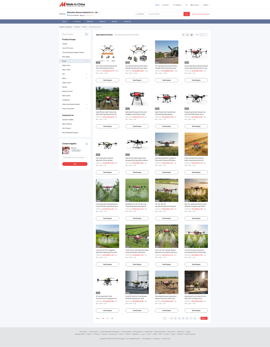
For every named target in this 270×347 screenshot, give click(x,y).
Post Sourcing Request (202, 14)
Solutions (102, 21)
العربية (143, 334)
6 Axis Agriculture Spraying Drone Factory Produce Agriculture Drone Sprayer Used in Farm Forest (107, 206)
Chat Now (77, 150)
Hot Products (83, 331)
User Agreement (146, 338)
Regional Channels (160, 331)
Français (104, 334)
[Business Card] (87, 143)
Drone (64, 61)
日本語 (155, 334)
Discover (114, 21)
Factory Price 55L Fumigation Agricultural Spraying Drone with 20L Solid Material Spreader (106, 252)
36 (107, 318)
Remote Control (67, 91)
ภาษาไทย (166, 334)
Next (203, 318)
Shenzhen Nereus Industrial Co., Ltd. (82, 12)
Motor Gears (66, 96)
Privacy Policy (166, 338)
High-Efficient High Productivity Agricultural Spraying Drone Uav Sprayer (106, 114)
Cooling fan (66, 100)
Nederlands (135, 334)
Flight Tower (66, 65)
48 (112, 318)
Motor (64, 78)
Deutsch (128, 334)
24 (103, 318)
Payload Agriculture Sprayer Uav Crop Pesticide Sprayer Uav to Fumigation (195, 114)
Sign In (157, 5)
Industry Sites (148, 331)
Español (89, 334)
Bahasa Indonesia (190, 334)
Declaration (157, 338)
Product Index (171, 331)
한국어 (149, 334)
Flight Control (66, 83)
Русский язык (113, 334)
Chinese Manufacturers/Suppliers (109, 331)
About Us (90, 21)
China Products (93, 331)
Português (97, 334)
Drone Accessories (68, 109)
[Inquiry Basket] (187, 5)
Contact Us (127, 21)
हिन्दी (160, 334)
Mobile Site (181, 331)
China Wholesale (126, 331)
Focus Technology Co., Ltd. (121, 338)
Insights (188, 331)
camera (64, 44)
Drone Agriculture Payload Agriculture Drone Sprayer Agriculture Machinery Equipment (107, 160)
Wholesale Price (137, 331)
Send (75, 164)
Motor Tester (66, 70)
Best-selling (66, 57)
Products (78, 21)
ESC (63, 74)
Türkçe (173, 334)
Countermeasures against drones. (73, 52)
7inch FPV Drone (67, 48)
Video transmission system (71, 104)
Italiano (121, 334)
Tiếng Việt (180, 334)
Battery (64, 87)
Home (64, 21)
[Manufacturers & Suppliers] (72, 4)
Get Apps (195, 5)
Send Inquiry (107, 80)
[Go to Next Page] (206, 34)
